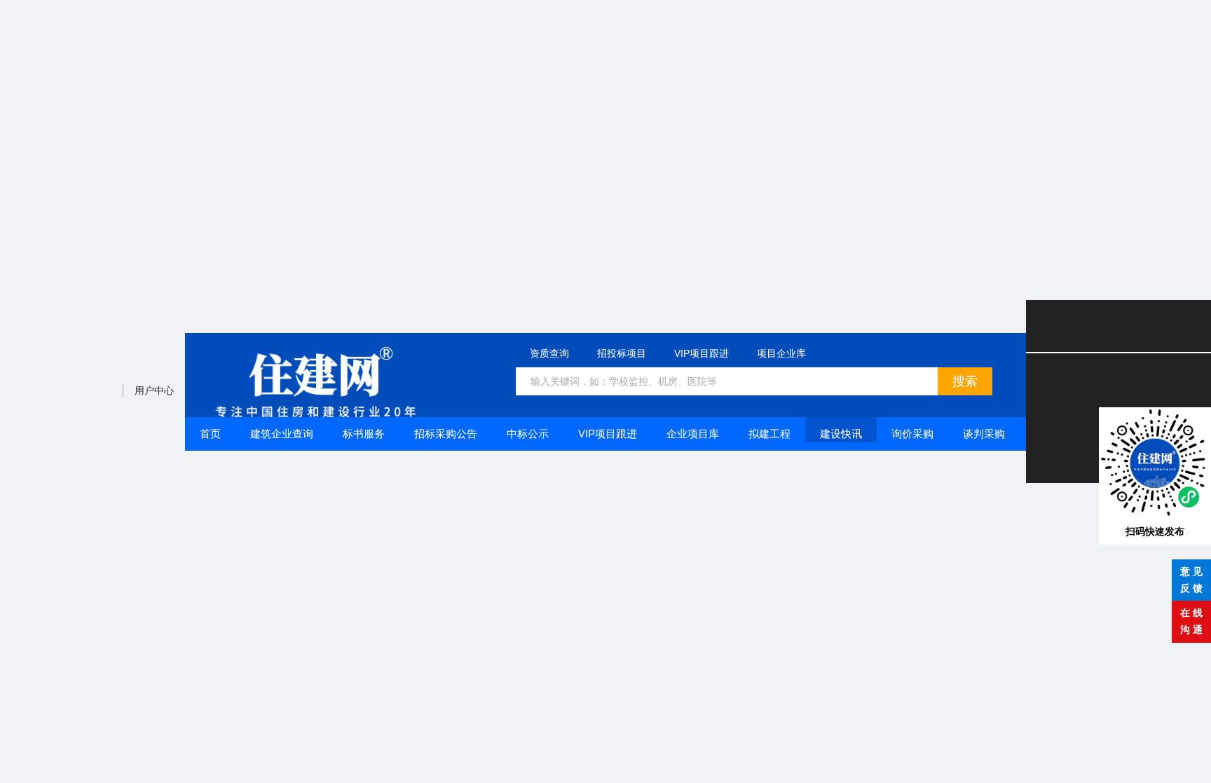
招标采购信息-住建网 (315, 382)
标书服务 (364, 434)
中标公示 (528, 434)
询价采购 (912, 434)
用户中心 (154, 390)
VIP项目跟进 (701, 353)
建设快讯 (841, 434)
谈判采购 (984, 434)
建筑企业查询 (281, 434)
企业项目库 (692, 434)
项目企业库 (781, 353)
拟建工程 (769, 434)
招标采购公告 (445, 434)
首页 (210, 434)
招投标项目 (621, 353)
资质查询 (549, 353)
